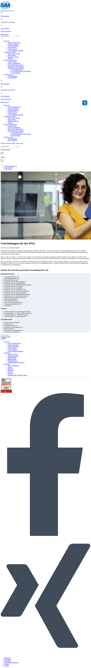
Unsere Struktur (12, 47)
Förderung (7, 353)
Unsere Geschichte (13, 44)
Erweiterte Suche (5, 337)
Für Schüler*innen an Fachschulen (21, 71)
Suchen (3, 338)
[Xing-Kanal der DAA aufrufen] (45, 655)
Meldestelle (7, 661)
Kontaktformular (12, 76)
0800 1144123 (5, 34)
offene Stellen (12, 55)
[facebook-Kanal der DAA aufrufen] (45, 535)
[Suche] (1, 38)
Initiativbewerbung (13, 57)
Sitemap (6, 665)
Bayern (10, 367)
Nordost (10, 372)
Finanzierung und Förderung (16, 66)
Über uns (6, 41)
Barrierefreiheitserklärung (11, 662)
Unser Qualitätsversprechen (15, 50)
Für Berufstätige (15, 73)
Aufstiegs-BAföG (13, 354)
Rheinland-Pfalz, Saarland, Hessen (17, 375)
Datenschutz (7, 659)
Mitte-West (11, 370)
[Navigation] (3, 38)
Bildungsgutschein (13, 356)
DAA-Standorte (12, 77)
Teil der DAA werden (14, 53)
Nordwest (10, 373)
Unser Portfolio (12, 61)
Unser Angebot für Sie (10, 60)
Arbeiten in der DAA (10, 52)
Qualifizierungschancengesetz (16, 362)
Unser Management (13, 45)
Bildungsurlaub (12, 359)
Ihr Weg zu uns (8, 74)
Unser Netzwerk (12, 49)
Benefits (10, 58)
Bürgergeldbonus (13, 361)
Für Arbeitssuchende (17, 69)
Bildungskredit (12, 357)
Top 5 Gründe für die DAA (15, 65)
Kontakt (6, 664)
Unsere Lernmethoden (14, 63)
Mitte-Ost (10, 369)
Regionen (7, 364)
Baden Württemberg (13, 365)
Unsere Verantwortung (14, 42)
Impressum (7, 658)
